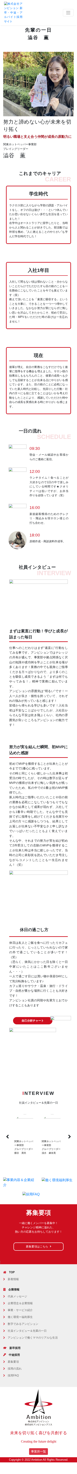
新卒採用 (15, 1348)
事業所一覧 (38, 1451)
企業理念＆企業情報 (20, 1303)
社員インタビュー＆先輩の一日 (27, 1330)
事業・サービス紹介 (20, 1310)
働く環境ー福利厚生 (20, 1317)
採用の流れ (15, 1368)
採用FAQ (13, 1375)
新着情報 (13, 1279)
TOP (12, 1272)
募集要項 (13, 1361)
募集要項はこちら (37, 1246)
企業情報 (13, 1289)
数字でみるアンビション (23, 1323)
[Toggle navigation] (68, 12)
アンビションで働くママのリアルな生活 (33, 1337)
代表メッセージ (17, 1296)
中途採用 (14, 1354)
